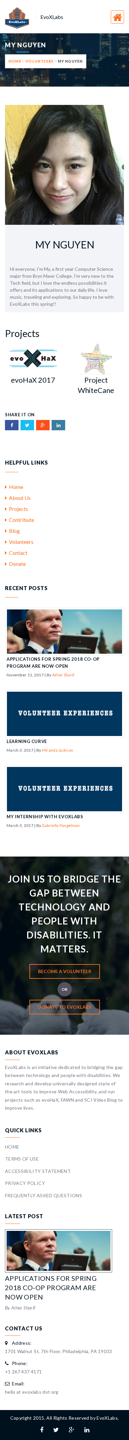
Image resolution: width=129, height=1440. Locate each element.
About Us (19, 498)
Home (15, 61)
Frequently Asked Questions (43, 1195)
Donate (16, 563)
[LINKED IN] (58, 425)
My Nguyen (70, 61)
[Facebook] (41, 1430)
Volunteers (39, 61)
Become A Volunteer (64, 971)
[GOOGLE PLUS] (43, 425)
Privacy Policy (25, 1183)
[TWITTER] (27, 425)
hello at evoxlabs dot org (32, 1392)
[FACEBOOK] (12, 425)
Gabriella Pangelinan (61, 825)
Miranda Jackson (57, 750)
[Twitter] (56, 1430)
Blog (13, 531)
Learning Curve (27, 741)
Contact (17, 552)
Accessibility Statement (38, 1171)
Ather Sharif (63, 674)
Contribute (20, 520)
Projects (17, 509)
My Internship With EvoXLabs (45, 816)
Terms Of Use (22, 1159)
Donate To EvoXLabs (64, 1007)
